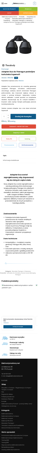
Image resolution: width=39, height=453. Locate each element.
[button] (34, 3)
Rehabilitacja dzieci (8, 447)
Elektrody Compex (7, 418)
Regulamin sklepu (7, 394)
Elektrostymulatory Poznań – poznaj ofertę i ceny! (17, 404)
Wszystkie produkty (9, 9)
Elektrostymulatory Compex (10, 416)
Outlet (9, 13)
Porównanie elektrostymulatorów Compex (15, 435)
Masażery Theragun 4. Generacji (22, 20)
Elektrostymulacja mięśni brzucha (12, 438)
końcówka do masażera (13, 273)
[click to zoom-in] (19, 45)
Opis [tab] (4, 156)
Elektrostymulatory (7, 414)
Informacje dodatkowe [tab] (11, 160)
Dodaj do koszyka (23, 116)
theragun (18, 274)
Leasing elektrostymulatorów (11, 449)
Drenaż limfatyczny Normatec (11, 428)
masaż (23, 273)
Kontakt (4, 380)
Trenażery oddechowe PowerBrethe (13, 425)
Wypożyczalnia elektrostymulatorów (13, 445)
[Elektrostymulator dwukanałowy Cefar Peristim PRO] (18, 300)
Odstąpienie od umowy (9, 406)
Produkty (21, 17)
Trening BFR (5, 442)
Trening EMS (5, 440)
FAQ (3, 392)
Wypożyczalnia (28, 13)
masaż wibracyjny (30, 273)
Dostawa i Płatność (7, 399)
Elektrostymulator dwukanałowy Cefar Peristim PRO (17, 320)
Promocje (28, 9)
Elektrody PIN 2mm (7, 421)
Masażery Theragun (8, 423)
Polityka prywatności (8, 397)
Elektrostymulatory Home (9, 17)
